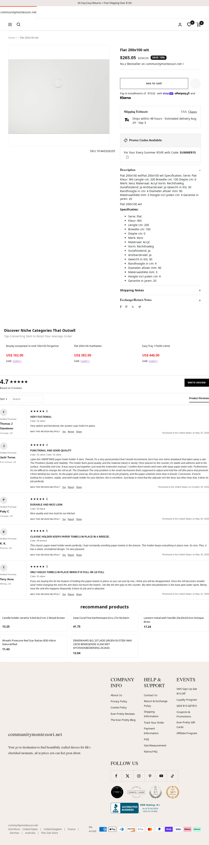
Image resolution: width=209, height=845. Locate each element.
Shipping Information (151, 714)
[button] (195, 83)
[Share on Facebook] (121, 306)
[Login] (180, 24)
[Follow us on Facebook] (116, 776)
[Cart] (199, 24)
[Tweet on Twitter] (133, 306)
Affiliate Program (187, 733)
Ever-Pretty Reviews (123, 714)
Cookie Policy (119, 707)
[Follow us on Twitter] (127, 776)
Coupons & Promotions (184, 714)
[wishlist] (189, 24)
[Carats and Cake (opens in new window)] (136, 792)
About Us (116, 695)
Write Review (197, 382)
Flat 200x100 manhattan (88, 346)
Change (192, 112)
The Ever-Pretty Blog (123, 720)
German (14, 833)
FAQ (146, 739)
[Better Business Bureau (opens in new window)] (136, 808)
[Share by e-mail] (139, 307)
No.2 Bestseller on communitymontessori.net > (152, 64)
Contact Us (150, 695)
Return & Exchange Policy (155, 703)
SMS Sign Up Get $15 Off (187, 691)
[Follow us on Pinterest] (150, 776)
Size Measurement (155, 745)
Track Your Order (154, 722)
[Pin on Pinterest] (126, 306)
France (72, 829)
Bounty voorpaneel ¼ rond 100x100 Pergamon (32, 346)
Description (127, 170)
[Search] (18, 24)
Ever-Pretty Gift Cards (186, 724)
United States (30, 829)
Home (11, 37)
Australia (30, 833)
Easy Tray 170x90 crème (156, 346)
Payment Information (151, 731)
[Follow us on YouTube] (161, 776)
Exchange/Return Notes (136, 300)
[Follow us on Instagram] (138, 776)
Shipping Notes (132, 290)
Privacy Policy (119, 701)
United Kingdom (53, 829)
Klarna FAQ (150, 751)
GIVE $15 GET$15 (187, 706)
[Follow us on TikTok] (172, 776)
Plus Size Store (49, 833)
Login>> (17, 361)
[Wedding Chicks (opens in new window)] (117, 792)
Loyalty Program (187, 699)
